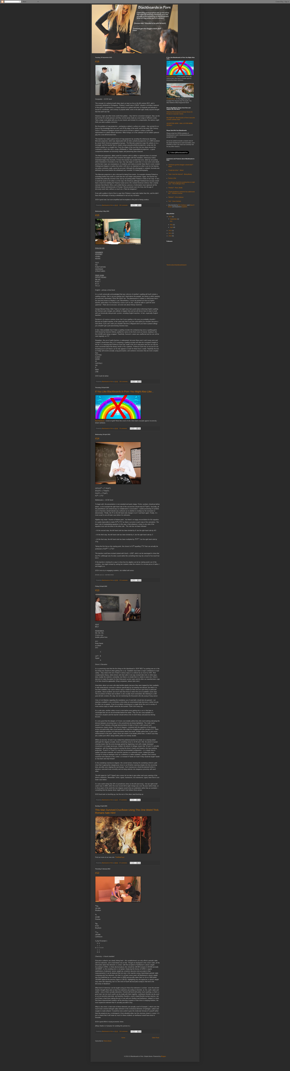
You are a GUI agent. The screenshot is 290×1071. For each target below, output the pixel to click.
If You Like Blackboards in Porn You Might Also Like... (124, 391)
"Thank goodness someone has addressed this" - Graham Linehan (181, 192)
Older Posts (155, 1037)
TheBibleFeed (119, 857)
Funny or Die (172, 178)
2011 (170, 233)
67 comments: (123, 863)
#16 (97, 61)
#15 (97, 215)
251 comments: (123, 205)
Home (123, 1037)
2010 (170, 236)
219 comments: (123, 1031)
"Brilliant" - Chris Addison (176, 197)
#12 (97, 872)
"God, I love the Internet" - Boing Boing (180, 174)
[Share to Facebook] (138, 205)
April (171, 227)
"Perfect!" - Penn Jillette (175, 188)
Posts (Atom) (107, 1041)
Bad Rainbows (100, 421)
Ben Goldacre (182, 205)
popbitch (184, 207)
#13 (97, 590)
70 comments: (123, 428)
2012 (170, 230)
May (171, 224)
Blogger (163, 1056)
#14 (97, 438)
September (173, 219)
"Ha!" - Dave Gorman (174, 201)
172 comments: (123, 580)
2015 (170, 216)
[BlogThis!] (134, 205)
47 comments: (123, 800)
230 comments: (123, 381)
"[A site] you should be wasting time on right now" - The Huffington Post (181, 183)
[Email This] (131, 205)
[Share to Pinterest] (140, 205)
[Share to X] (136, 205)
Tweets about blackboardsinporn (177, 265)
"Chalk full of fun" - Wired (175, 170)
